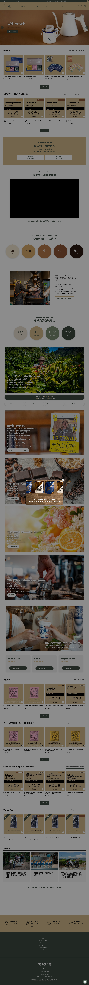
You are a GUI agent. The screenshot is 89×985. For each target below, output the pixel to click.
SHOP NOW (44, 494)
